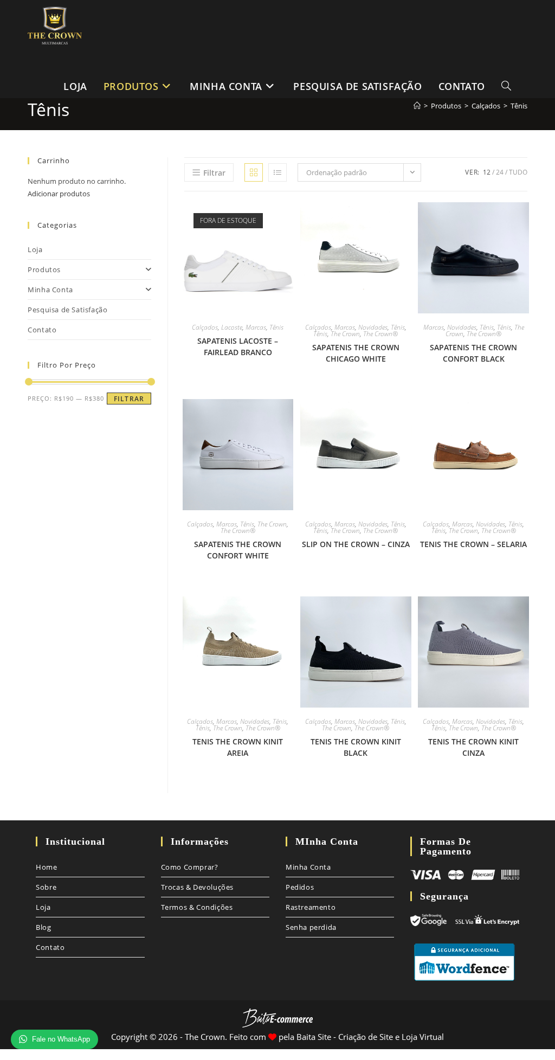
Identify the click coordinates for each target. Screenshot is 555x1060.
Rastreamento (310, 907)
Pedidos (300, 887)
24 (500, 172)
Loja (35, 249)
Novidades (373, 327)
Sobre (46, 887)
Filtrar (129, 398)
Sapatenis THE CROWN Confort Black (473, 353)
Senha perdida (311, 927)
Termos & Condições (197, 907)
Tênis (276, 327)
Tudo (518, 172)
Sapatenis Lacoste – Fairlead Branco (237, 346)
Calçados (205, 327)
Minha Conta (50, 289)
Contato (42, 330)
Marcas (256, 327)
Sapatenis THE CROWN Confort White (237, 550)
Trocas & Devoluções (197, 887)
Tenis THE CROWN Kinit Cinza (473, 747)
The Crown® (380, 333)
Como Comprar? (189, 867)
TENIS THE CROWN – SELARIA (473, 544)
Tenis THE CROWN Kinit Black (356, 747)
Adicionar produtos (59, 193)
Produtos (44, 269)
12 (487, 172)
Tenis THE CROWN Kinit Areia (237, 747)
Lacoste (231, 327)
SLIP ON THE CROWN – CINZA (356, 544)
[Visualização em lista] (277, 172)
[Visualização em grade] (253, 172)
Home (46, 867)
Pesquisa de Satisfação (67, 309)
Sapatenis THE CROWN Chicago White (355, 353)
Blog (43, 927)
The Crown (345, 333)
